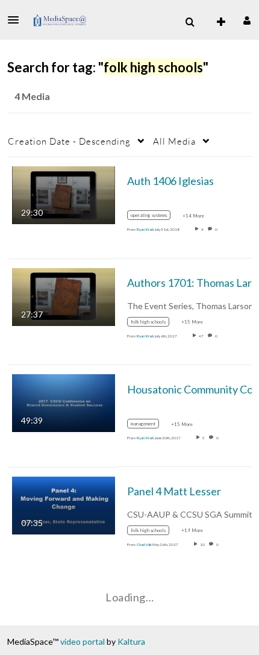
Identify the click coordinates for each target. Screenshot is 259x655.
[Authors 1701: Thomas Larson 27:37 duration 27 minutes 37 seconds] (63, 296)
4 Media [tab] (32, 96)
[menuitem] (189, 22)
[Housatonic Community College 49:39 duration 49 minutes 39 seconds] (63, 402)
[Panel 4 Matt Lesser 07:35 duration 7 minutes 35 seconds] (63, 504)
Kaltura (131, 641)
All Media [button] (174, 141)
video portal (82, 641)
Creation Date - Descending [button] (69, 141)
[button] (17, 19)
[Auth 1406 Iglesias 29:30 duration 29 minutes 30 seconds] (63, 194)
